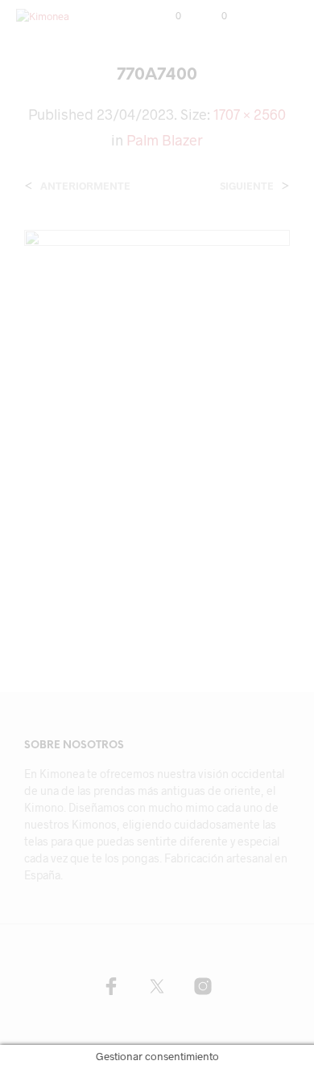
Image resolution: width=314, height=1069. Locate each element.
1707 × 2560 (249, 114)
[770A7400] (157, 426)
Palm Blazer (164, 140)
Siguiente (247, 186)
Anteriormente (85, 186)
